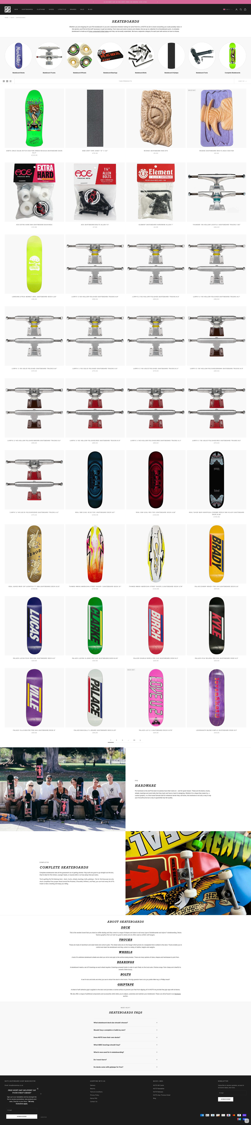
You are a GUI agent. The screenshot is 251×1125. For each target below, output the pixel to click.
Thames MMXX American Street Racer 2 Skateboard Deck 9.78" (156, 586)
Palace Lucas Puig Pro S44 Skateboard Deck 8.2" (34, 658)
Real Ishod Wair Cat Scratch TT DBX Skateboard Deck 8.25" (34, 586)
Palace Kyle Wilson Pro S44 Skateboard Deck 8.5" (216, 658)
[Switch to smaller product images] (7, 81)
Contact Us (93, 1101)
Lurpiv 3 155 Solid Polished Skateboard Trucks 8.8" (34, 368)
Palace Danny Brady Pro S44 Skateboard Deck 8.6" (217, 586)
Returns (92, 1088)
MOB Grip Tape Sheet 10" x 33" (95, 150)
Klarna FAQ (93, 1098)
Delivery (92, 1085)
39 (134, 740)
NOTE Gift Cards (158, 1085)
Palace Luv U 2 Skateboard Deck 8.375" (156, 730)
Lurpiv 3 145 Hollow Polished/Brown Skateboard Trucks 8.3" (34, 440)
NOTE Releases (158, 1092)
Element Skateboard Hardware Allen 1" (156, 224)
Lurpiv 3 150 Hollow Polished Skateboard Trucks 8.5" (155, 296)
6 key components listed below (99, 31)
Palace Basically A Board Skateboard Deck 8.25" (95, 730)
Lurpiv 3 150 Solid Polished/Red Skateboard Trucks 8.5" (216, 440)
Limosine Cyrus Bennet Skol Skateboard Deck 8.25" (34, 296)
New (16, 9)
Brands (73, 9)
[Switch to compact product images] (10, 81)
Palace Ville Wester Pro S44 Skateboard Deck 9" (34, 730)
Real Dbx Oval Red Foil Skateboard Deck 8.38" (156, 512)
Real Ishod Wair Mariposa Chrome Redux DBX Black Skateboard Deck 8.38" (216, 513)
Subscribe (21, 1116)
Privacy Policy (94, 1095)
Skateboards (27, 9)
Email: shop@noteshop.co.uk (14, 1085)
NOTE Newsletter (158, 1088)
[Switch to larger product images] (4, 81)
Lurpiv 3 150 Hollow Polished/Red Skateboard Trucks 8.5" (95, 440)
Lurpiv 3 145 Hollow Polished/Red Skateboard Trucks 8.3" (156, 440)
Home (6, 17)
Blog (90, 9)
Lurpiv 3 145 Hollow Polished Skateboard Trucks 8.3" (216, 296)
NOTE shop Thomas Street (161, 1095)
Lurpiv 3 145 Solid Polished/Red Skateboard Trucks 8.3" (34, 512)
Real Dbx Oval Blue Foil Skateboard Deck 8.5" (95, 512)
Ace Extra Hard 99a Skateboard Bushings (34, 224)
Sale (82, 9)
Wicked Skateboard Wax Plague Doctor (217, 150)
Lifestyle (62, 9)
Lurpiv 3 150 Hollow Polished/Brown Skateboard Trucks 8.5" (216, 368)
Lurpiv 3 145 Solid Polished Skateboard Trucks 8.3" (156, 368)
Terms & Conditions (96, 1092)
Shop (12, 17)
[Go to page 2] (140, 740)
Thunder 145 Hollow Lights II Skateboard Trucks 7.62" (217, 224)
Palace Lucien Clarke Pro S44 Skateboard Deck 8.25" (95, 658)
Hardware (177, 994)
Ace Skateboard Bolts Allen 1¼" (95, 224)
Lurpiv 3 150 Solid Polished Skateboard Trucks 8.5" (95, 368)
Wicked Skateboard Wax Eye (156, 150)
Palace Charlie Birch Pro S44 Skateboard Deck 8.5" (155, 658)
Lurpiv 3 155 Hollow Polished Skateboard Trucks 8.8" (95, 296)
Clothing (41, 9)
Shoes (51, 9)
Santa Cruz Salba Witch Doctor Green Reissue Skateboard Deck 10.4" (34, 151)
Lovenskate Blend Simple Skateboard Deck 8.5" (216, 730)
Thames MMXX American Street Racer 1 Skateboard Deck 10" (95, 586)
